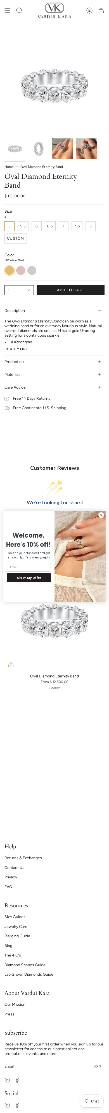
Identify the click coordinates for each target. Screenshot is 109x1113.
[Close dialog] (101, 515)
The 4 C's (12, 955)
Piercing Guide (17, 936)
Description (14, 310)
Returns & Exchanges (23, 858)
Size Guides (14, 917)
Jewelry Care (15, 926)
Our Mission (14, 1004)
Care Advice (15, 387)
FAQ (8, 887)
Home (9, 167)
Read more (16, 349)
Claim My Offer (29, 577)
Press (9, 1014)
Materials (12, 374)
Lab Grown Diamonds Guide (28, 974)
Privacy (10, 877)
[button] (19, 11)
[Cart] (101, 11)
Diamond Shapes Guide (25, 965)
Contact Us (14, 867)
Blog (8, 945)
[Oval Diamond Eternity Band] (54, 621)
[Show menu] (7, 11)
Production (14, 361)
